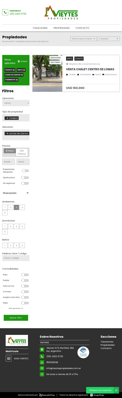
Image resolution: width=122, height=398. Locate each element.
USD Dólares (22, 152)
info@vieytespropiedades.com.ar (63, 368)
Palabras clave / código (14, 253)
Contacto (82, 28)
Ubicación (7, 126)
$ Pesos (10, 150)
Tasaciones (40, 28)
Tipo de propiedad (12, 111)
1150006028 (52, 362)
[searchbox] (20, 118)
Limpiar (24, 61)
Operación (8, 98)
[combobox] (15, 117)
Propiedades (61, 28)
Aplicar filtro (16, 317)
